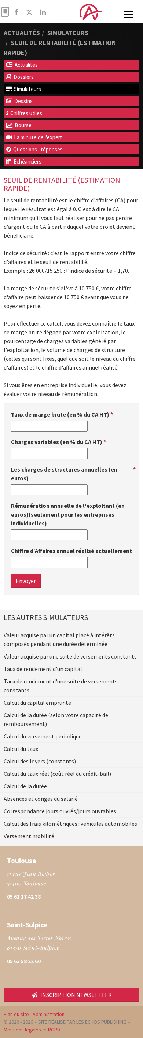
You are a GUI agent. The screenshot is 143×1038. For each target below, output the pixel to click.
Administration (49, 1014)
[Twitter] (29, 12)
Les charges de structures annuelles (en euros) (64, 474)
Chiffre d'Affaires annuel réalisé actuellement (71, 550)
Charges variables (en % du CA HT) (56, 441)
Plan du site (16, 1014)
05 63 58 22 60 (24, 961)
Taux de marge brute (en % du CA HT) (60, 414)
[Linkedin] (42, 12)
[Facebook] (16, 12)
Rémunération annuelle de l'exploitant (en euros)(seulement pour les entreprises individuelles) (68, 514)
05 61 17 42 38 (24, 896)
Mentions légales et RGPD (32, 1029)
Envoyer (26, 580)
